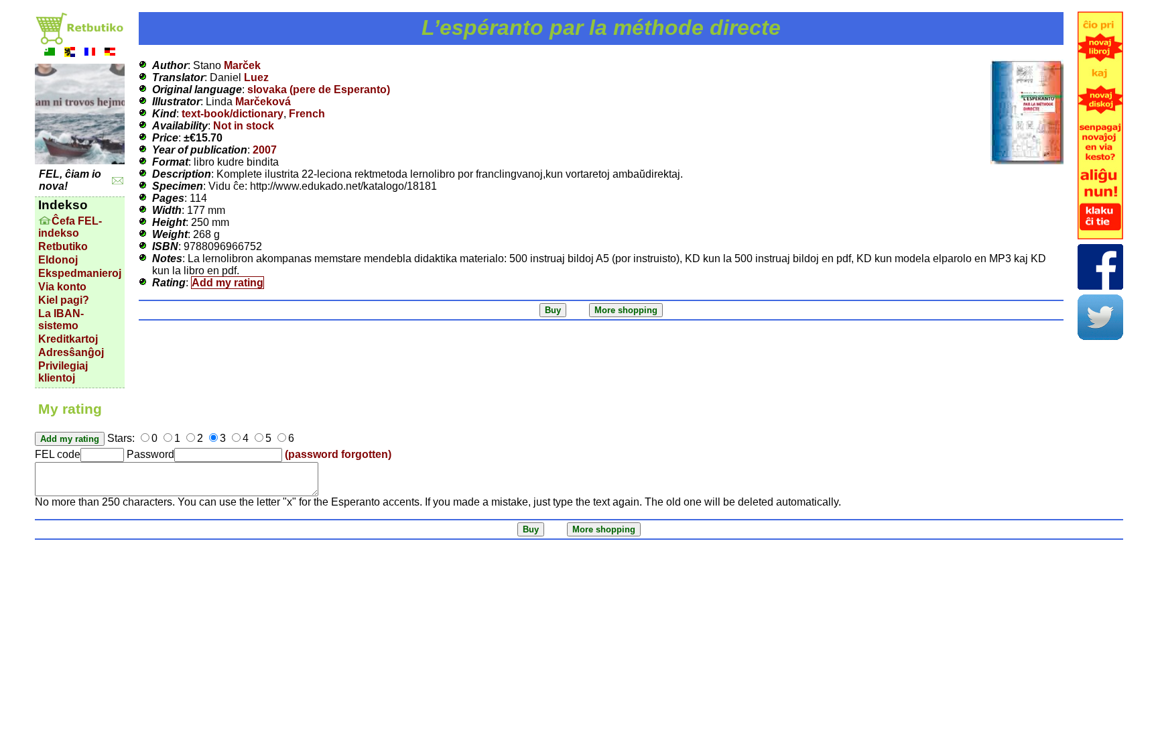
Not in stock (243, 125)
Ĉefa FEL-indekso (70, 227)
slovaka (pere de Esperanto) (318, 89)
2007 (265, 150)
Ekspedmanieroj (79, 273)
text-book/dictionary (232, 113)
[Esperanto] (49, 53)
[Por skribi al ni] (117, 180)
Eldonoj (58, 260)
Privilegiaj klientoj (63, 372)
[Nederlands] (69, 53)
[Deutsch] (110, 53)
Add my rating (227, 282)
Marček (242, 65)
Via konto (62, 286)
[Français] (90, 53)
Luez (256, 77)
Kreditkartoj (68, 339)
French (307, 113)
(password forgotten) (338, 454)
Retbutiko (63, 246)
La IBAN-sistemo (61, 319)
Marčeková (263, 101)
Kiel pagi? (63, 300)
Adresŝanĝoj (71, 352)
